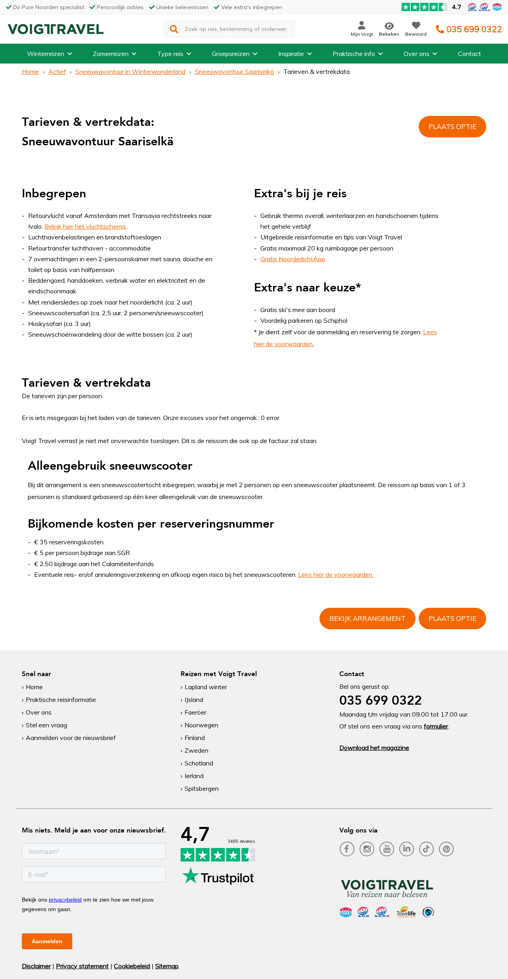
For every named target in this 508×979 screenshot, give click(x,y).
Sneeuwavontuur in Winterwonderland (130, 71)
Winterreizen (45, 54)
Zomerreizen (111, 54)
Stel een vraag (46, 725)
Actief (57, 71)
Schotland (199, 763)
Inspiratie (291, 54)
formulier (436, 726)
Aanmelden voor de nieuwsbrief (71, 738)
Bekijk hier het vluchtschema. (85, 226)
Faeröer (195, 712)
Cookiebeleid (132, 966)
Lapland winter (206, 687)
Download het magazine (374, 748)
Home (30, 71)
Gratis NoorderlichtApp (292, 259)
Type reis (170, 54)
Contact (469, 54)
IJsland (194, 699)
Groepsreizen (231, 54)
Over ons (416, 54)
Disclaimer (36, 966)
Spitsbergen (202, 788)
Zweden (196, 750)
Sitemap (167, 966)
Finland (195, 738)
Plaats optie (452, 126)
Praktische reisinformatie (61, 699)
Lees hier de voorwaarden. (335, 574)
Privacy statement (82, 966)
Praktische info (354, 54)
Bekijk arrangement (367, 618)
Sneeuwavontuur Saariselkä (234, 71)
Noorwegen (201, 725)
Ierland (194, 776)
